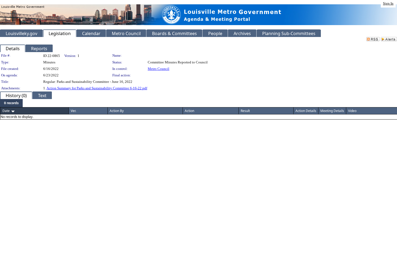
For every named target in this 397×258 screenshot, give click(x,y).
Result (245, 110)
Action (189, 110)
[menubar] (11, 103)
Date (6, 110)
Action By (117, 110)
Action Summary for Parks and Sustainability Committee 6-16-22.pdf (96, 88)
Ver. (73, 110)
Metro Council (158, 69)
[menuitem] (11, 103)
